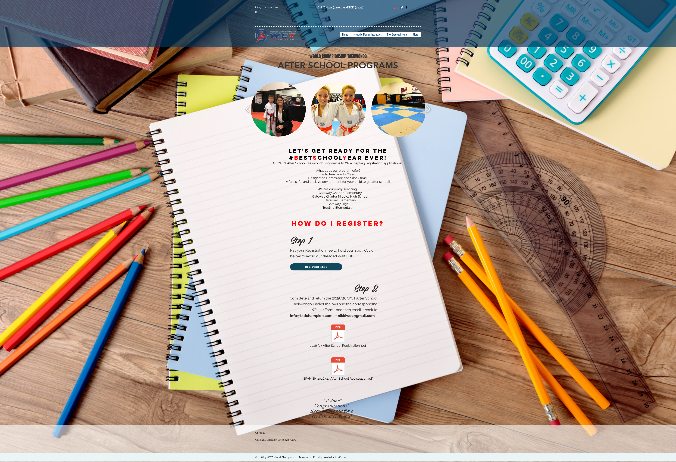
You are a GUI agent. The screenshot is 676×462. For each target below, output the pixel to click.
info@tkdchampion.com (311, 315)
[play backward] (248, 109)
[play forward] (428, 109)
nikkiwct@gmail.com (356, 315)
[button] (417, 7)
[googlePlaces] (406, 7)
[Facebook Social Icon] (401, 7)
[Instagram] (396, 7)
